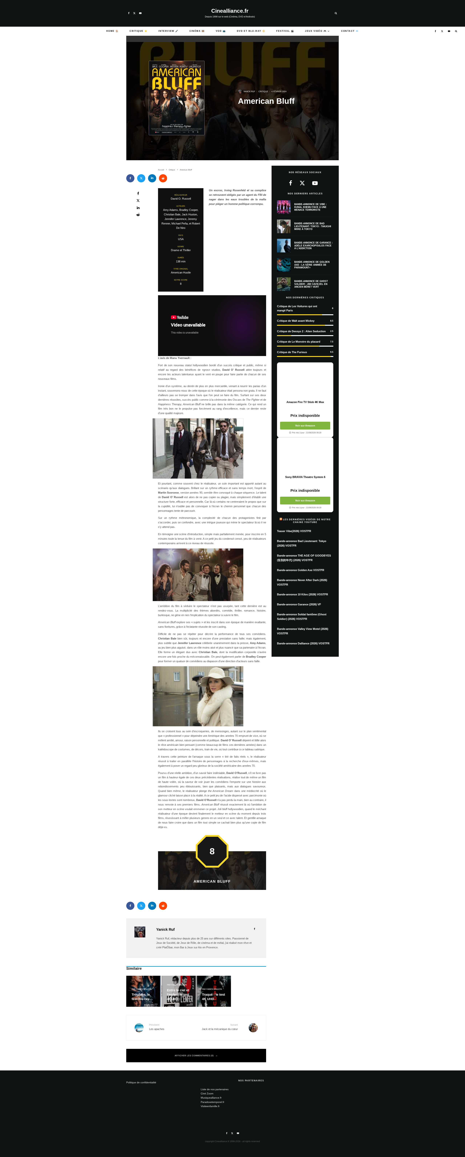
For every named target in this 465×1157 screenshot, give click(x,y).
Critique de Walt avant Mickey (295, 320)
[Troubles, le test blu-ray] (143, 991)
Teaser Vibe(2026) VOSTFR (294, 531)
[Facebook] (128, 13)
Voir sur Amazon (305, 425)
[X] (134, 13)
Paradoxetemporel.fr (212, 1102)
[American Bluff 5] (212, 696)
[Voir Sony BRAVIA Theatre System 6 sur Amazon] (305, 456)
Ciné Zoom (207, 1093)
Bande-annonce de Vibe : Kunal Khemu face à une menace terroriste (310, 207)
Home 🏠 (112, 31)
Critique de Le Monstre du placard (298, 341)
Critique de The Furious (292, 352)
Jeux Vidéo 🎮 (316, 31)
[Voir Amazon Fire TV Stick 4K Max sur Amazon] (305, 381)
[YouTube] (140, 13)
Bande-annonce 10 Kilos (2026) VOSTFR (302, 594)
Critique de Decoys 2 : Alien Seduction (301, 331)
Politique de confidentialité (141, 1082)
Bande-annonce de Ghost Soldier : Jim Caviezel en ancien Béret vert (311, 284)
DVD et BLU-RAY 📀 (251, 31)
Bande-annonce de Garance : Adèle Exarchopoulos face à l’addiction (313, 245)
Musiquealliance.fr (211, 1097)
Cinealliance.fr (229, 11)
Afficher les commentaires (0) (194, 1055)
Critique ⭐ (138, 31)
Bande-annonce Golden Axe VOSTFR (300, 570)
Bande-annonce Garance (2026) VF (299, 604)
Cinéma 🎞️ (197, 31)
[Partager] (130, 178)
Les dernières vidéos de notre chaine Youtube (307, 520)
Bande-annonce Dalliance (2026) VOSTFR (303, 643)
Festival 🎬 (285, 31)
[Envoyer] (163, 178)
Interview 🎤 (168, 31)
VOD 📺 (221, 31)
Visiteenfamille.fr (210, 1106)
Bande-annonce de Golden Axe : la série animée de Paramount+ (311, 265)
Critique (263, 91)
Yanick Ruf (249, 91)
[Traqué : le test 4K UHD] (214, 991)
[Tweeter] (141, 178)
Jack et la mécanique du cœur (220, 1027)
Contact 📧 (350, 31)
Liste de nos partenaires (215, 1089)
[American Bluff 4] (212, 574)
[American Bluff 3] (212, 448)
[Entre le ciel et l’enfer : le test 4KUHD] (178, 991)
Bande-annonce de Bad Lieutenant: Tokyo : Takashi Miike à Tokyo (312, 226)
